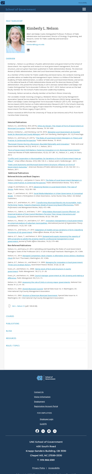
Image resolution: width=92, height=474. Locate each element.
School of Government (21, 9)
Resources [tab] (11, 338)
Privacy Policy (38, 468)
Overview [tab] (10, 58)
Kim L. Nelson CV (18, 306)
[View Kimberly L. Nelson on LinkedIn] (28, 50)
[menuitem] (28, 50)
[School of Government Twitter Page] (43, 431)
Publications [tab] (12, 323)
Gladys (43, 424)
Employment (39, 401)
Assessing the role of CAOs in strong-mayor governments (46, 282)
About (8, 21)
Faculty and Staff (17, 21)
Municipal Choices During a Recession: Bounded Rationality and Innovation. (38, 144)
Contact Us (39, 392)
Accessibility (83, 3)
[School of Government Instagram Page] (55, 431)
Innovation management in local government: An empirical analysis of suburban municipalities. (45, 221)
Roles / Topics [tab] (13, 345)
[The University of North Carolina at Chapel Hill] (1, 2)
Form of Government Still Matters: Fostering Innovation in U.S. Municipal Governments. (44, 150)
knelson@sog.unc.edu (35, 44)
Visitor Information (42, 397)
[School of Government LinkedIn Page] (49, 431)
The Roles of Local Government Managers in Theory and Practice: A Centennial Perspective (45, 181)
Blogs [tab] (9, 331)
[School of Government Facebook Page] (37, 431)
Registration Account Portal (46, 406)
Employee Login (46, 419)
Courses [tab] (10, 316)
